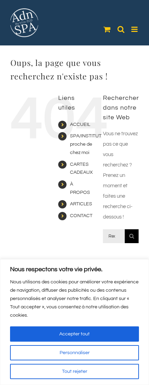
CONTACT (81, 215)
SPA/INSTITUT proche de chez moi (86, 144)
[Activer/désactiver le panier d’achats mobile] (107, 29)
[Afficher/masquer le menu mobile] (135, 29)
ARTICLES (81, 204)
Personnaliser (75, 352)
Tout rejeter (74, 371)
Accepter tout (74, 334)
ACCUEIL (80, 124)
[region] (74, 322)
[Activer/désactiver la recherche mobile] (120, 29)
